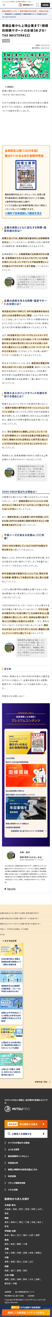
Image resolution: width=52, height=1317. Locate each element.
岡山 (19, 1261)
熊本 (25, 1279)
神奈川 (14, 1222)
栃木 (39, 1222)
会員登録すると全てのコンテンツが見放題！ (27, 831)
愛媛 (19, 1270)
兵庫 (13, 1252)
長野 (37, 1235)
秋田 (33, 1209)
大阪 (7, 1252)
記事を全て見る (41, 1081)
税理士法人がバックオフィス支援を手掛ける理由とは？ (20, 923)
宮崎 (37, 1279)
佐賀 (13, 1279)
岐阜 (13, 1243)
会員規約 (31, 1296)
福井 (25, 1235)
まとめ (2, 934)
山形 (39, 1209)
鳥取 (7, 1261)
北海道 (8, 1209)
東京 (7, 1222)
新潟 (7, 1235)
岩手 (21, 1209)
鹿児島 (8, 1283)
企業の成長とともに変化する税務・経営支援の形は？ (19, 913)
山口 (31, 1261)
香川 (13, 1270)
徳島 (7, 1270)
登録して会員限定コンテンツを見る (26, 1312)
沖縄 (15, 1283)
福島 (7, 1213)
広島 (25, 1261)
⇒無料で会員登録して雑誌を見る (23, 213)
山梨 (31, 1235)
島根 (13, 1261)
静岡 (19, 1243)
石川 (19, 1235)
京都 (19, 1252)
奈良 (31, 1252)
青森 (15, 1209)
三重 (25, 1243)
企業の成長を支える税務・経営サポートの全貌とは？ (19, 918)
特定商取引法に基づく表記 (14, 1296)
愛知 (7, 1243)
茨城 (33, 1222)
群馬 (7, 1226)
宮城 (27, 1209)
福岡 (7, 1279)
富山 (13, 1235)
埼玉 (21, 1222)
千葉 (27, 1222)
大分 (31, 1279)
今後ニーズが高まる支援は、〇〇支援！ (14, 929)
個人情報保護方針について (24, 1292)
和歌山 (38, 1252)
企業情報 (8, 1292)
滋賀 (25, 1252)
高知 (25, 1270)
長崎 (19, 1279)
